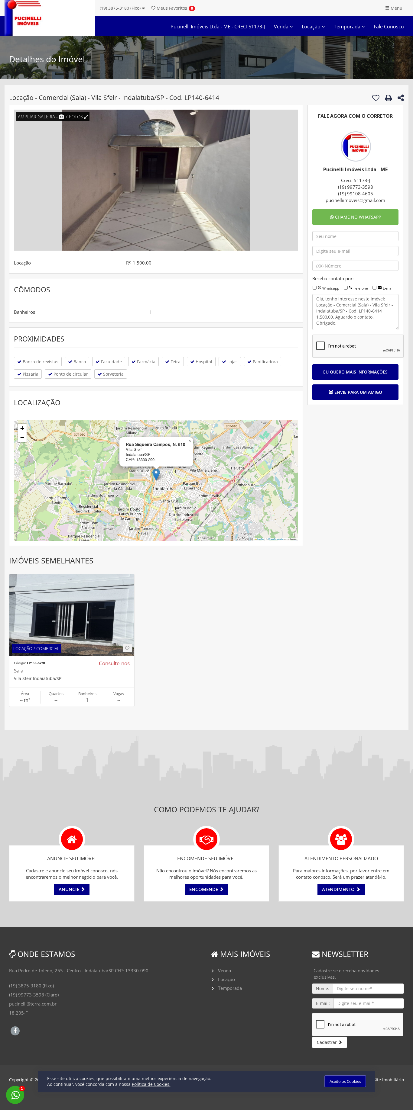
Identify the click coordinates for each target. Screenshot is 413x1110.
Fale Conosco (389, 26)
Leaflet (260, 539)
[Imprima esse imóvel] (388, 97)
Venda (282, 26)
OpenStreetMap (276, 539)
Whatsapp (330, 288)
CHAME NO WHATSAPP (357, 217)
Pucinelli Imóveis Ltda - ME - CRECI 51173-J (218, 26)
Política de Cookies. (151, 1084)
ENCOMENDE (204, 889)
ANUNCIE (69, 889)
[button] (156, 474)
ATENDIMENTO (339, 889)
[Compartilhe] (401, 99)
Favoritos (171, 8)
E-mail (388, 288)
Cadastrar (327, 1042)
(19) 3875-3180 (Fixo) (121, 8)
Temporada (348, 26)
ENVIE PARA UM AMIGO (357, 392)
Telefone (360, 288)
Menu (395, 8)
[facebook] (15, 1030)
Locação (312, 26)
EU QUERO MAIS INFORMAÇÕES (355, 372)
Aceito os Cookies (345, 1081)
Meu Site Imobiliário (383, 1080)
